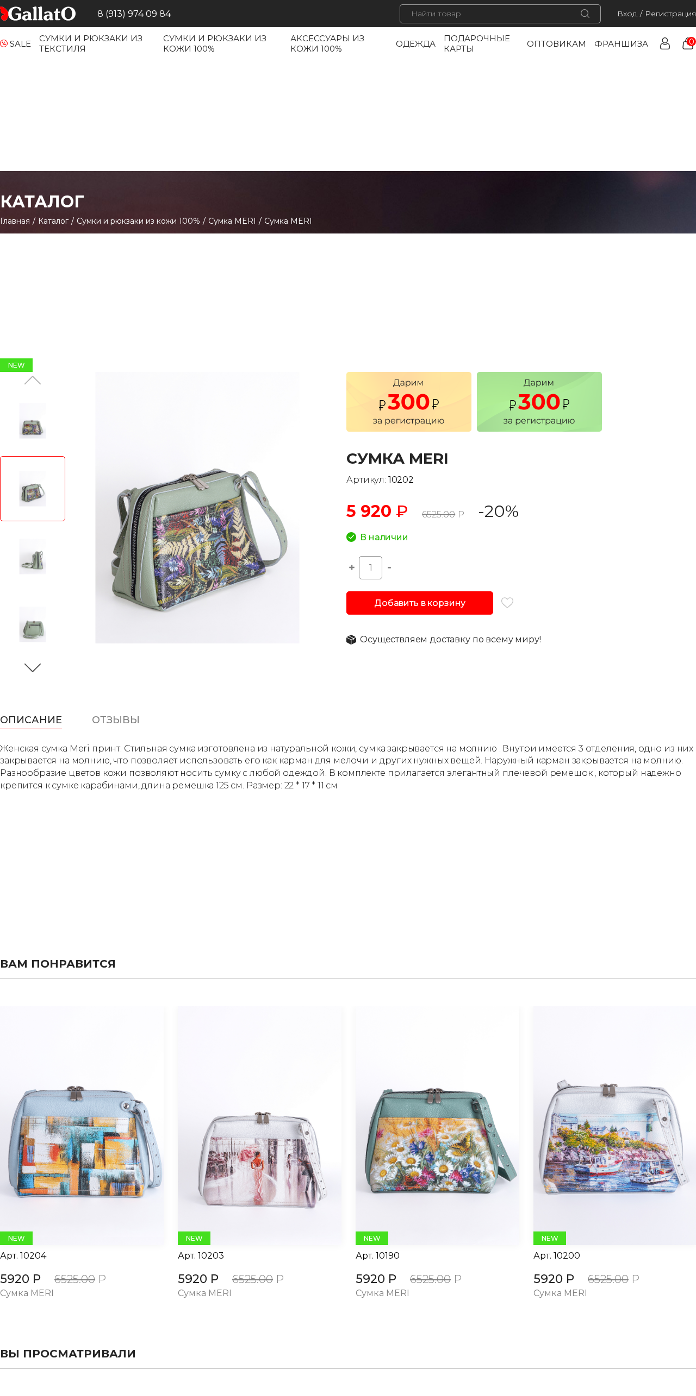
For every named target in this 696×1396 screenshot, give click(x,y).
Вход (627, 13)
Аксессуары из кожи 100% (327, 43)
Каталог (53, 221)
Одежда (416, 44)
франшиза (621, 44)
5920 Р (20, 1279)
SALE (20, 44)
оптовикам (556, 44)
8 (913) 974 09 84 (134, 14)
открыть (69, 1125)
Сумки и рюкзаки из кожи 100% (138, 221)
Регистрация (670, 13)
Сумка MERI (232, 221)
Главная (15, 221)
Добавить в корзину (419, 603)
